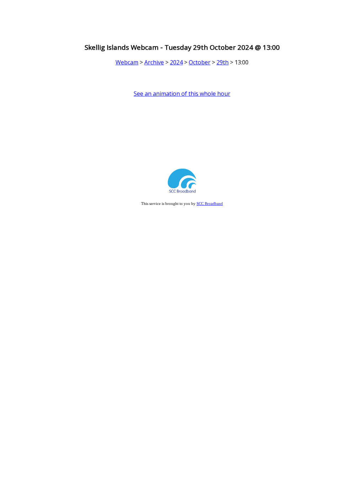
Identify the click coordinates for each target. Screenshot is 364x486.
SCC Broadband (210, 203)
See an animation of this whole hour (182, 93)
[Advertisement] (182, 19)
